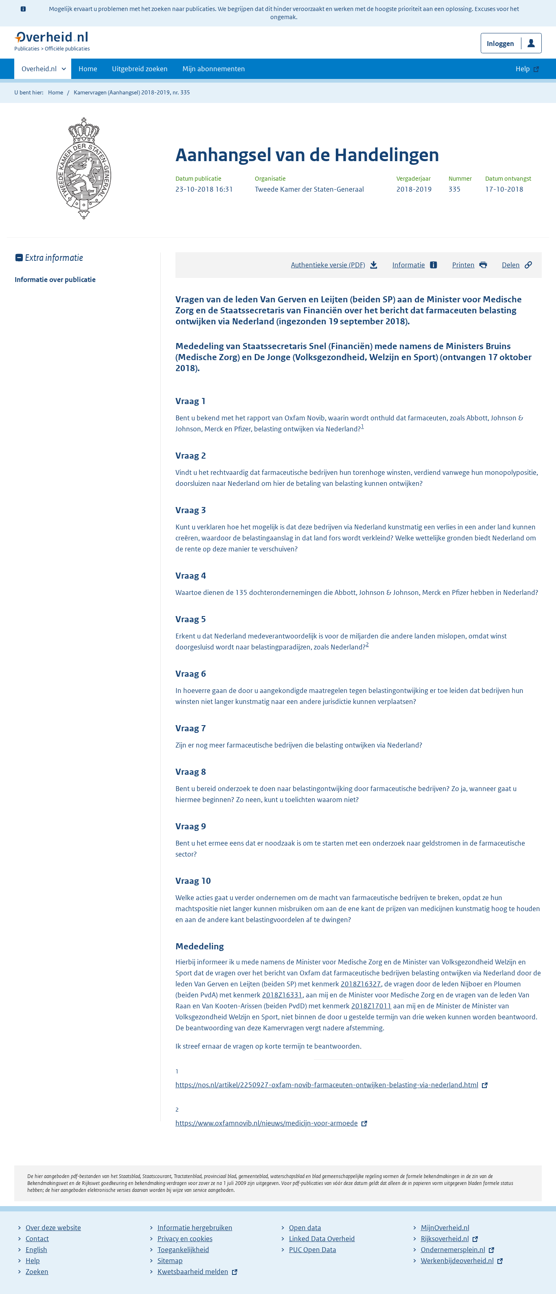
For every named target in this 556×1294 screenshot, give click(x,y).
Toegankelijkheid (183, 1249)
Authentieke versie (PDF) (330, 267)
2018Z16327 (361, 983)
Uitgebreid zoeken (140, 68)
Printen (463, 264)
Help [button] (523, 68)
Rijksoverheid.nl (445, 1238)
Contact (37, 1238)
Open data (305, 1227)
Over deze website (53, 1227)
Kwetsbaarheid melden (193, 1271)
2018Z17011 (371, 1005)
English (36, 1249)
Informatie (408, 264)
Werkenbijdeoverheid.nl (457, 1260)
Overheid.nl (39, 71)
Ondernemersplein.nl (453, 1249)
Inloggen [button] (500, 43)
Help (33, 1260)
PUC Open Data (312, 1249)
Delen (511, 264)
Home (88, 68)
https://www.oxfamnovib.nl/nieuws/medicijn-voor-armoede (266, 1123)
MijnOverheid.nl (445, 1227)
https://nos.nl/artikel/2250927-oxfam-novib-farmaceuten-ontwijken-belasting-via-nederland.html (326, 1084)
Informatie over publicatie (55, 279)
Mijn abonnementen (213, 68)
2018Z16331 (282, 994)
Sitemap (170, 1260)
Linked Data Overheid (322, 1238)
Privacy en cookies (185, 1238)
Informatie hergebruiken (195, 1227)
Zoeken (37, 1271)
